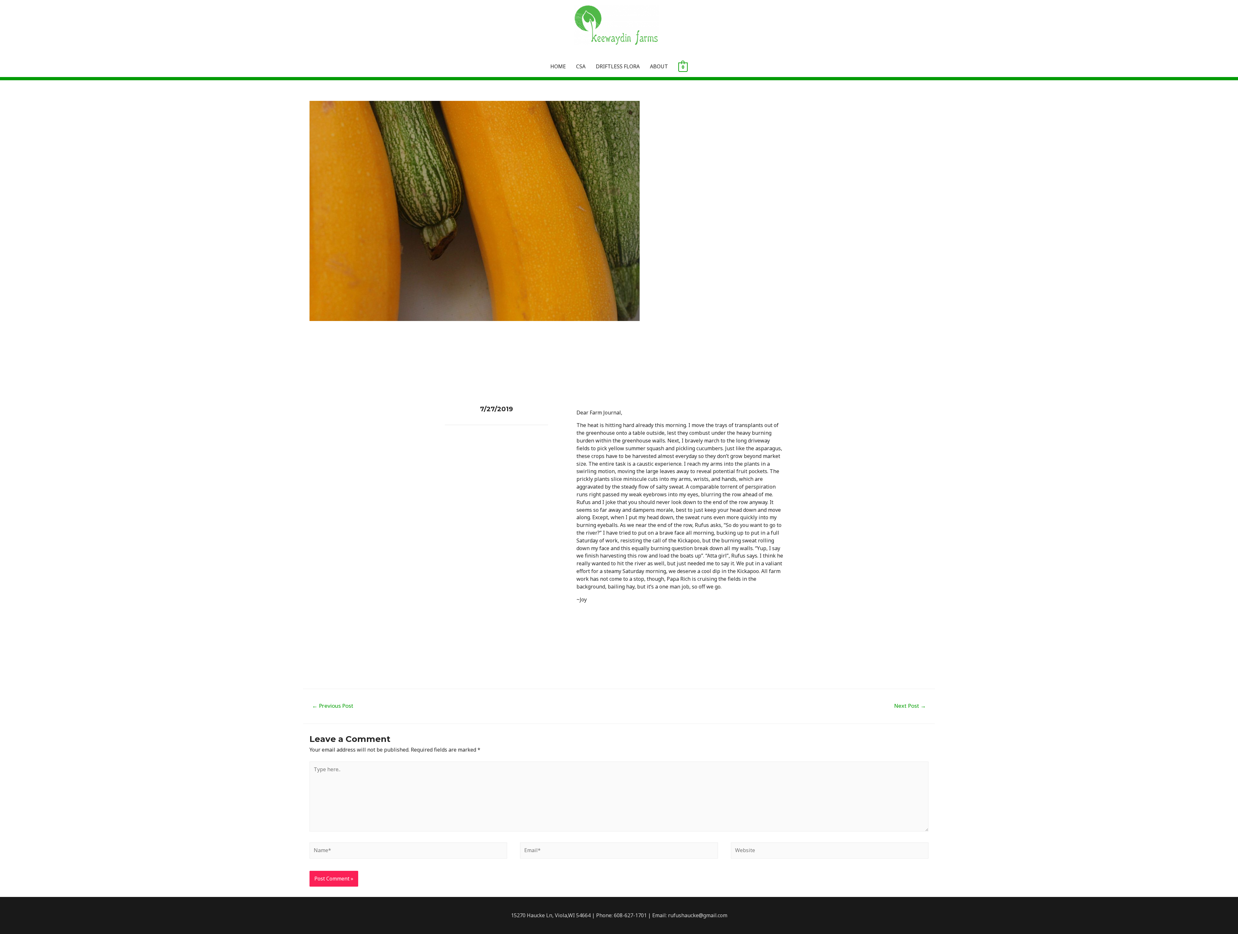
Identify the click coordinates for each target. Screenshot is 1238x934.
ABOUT (659, 66)
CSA (580, 66)
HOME (558, 66)
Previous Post (332, 705)
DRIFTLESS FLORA (618, 66)
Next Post (910, 705)
